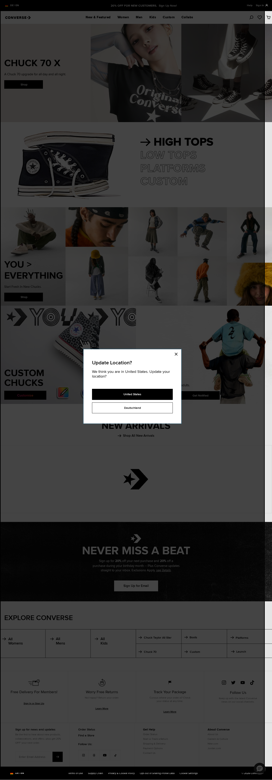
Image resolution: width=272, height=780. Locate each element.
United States (132, 394)
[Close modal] (177, 353)
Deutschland (132, 408)
